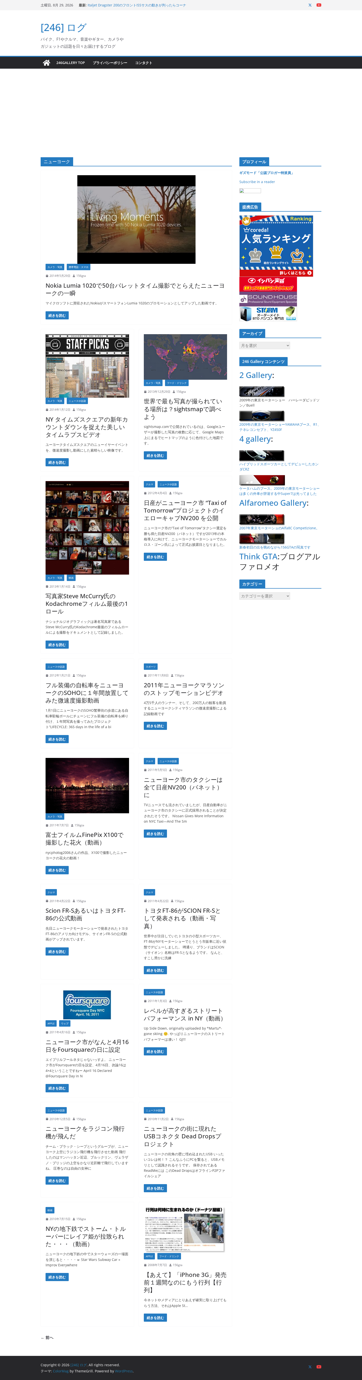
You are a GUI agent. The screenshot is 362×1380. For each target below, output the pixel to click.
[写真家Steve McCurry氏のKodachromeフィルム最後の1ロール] (87, 527)
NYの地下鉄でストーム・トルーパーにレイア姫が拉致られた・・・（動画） (86, 1236)
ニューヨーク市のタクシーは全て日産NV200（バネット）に (183, 787)
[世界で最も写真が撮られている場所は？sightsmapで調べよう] (185, 357)
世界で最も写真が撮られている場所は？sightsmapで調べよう (183, 408)
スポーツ (151, 666)
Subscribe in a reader (257, 181)
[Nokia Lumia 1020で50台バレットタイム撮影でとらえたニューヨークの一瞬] (136, 219)
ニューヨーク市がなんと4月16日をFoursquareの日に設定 (87, 1045)
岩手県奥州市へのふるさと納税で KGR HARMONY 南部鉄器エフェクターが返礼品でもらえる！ (136, 7)
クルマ (149, 484)
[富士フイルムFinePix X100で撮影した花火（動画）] (87, 785)
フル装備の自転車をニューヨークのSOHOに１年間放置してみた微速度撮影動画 (87, 692)
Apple (51, 1023)
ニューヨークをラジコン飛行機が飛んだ (85, 1132)
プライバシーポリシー (110, 62)
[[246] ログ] (46, 63)
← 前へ (47, 1337)
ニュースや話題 (77, 401)
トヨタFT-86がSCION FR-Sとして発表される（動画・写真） (182, 918)
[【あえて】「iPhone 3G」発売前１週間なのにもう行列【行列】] (185, 1230)
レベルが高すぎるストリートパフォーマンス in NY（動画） (185, 1014)
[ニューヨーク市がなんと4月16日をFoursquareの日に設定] (87, 1004)
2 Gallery (255, 375)
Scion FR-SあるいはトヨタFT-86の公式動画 (86, 914)
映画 (71, 578)
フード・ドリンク (177, 383)
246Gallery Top (70, 62)
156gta (81, 276)
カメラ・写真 (55, 267)
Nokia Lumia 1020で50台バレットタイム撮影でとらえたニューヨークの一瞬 (135, 289)
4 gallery (255, 438)
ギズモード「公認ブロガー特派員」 (267, 172)
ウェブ (64, 1023)
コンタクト (143, 62)
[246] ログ (64, 27)
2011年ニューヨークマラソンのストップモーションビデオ (184, 689)
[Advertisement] (181, 105)
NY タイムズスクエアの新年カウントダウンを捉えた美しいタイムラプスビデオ (87, 427)
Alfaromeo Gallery (273, 502)
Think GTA (258, 556)
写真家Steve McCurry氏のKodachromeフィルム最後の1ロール (87, 603)
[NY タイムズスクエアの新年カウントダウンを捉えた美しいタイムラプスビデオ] (87, 366)
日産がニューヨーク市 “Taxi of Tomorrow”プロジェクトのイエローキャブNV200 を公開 (185, 510)
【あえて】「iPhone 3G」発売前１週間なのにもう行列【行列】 (185, 1282)
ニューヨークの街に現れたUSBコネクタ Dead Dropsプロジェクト (182, 1136)
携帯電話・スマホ (78, 267)
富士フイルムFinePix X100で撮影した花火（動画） (85, 838)
